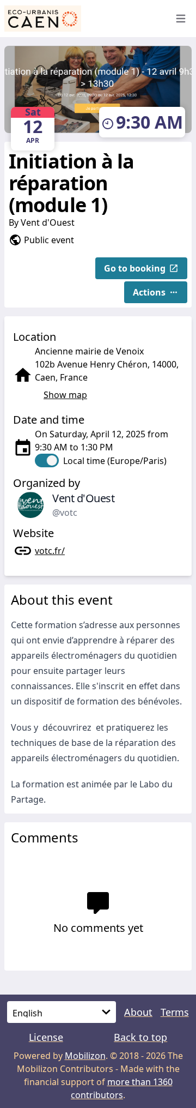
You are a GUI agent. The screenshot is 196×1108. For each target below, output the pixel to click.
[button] (141, 268)
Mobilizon (85, 1056)
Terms (175, 1012)
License (46, 1037)
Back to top (140, 1037)
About (138, 1012)
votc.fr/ (50, 551)
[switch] (101, 460)
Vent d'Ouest (48, 222)
